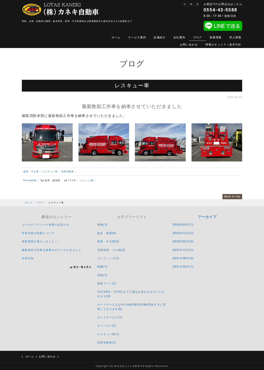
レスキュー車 (50, 171)
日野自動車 (67, 171)
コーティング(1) (108, 258)
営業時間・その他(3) (111, 250)
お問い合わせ (189, 44)
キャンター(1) (106, 325)
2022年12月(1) (183, 233)
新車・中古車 (31, 171)
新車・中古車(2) (108, 241)
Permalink (30, 180)
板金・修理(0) (106, 233)
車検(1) (102, 224)
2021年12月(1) (183, 250)
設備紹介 (160, 37)
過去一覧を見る (82, 267)
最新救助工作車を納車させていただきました (51, 250)
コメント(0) (87, 180)
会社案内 (179, 37)
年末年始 (28, 258)
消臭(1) (102, 275)
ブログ (197, 37)
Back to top (232, 196)
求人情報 (235, 37)
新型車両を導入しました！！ (41, 241)
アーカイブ (207, 217)
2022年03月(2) (183, 241)
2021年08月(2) (183, 258)
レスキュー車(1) (108, 334)
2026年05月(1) (183, 224)
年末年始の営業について (38, 233)
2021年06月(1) (183, 266)
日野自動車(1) (106, 342)
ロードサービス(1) (109, 317)
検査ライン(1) (106, 283)
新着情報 (216, 37)
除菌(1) (102, 266)
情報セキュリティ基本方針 (223, 44)
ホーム (116, 37)
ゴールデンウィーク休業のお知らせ (45, 224)
